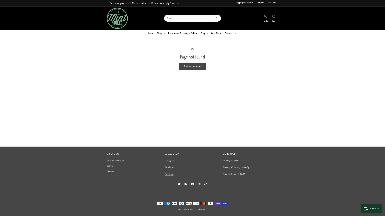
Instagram (169, 160)
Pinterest (169, 174)
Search (261, 2)
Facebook (169, 167)
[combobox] (192, 18)
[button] (160, 33)
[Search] (217, 18)
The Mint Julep (188, 209)
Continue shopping (192, 66)
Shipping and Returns (244, 2)
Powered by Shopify (200, 209)
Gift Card (272, 2)
